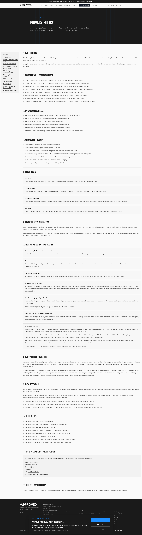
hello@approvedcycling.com (38, 474)
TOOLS (74, 5)
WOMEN (46, 5)
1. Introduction (7, 57)
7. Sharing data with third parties (10, 75)
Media (115, 506)
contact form (57, 458)
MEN (41, 5)
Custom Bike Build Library (85, 506)
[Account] (116, 5)
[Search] (108, 5)
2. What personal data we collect (10, 60)
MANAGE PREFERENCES (100, 529)
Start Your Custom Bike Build (54, 1)
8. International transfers (10, 79)
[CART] (120, 5)
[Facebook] (118, 530)
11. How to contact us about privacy (9, 87)
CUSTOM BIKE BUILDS (56, 5)
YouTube (116, 508)
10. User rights (7, 84)
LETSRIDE (95, 5)
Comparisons (82, 512)
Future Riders (117, 518)
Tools (115, 521)
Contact (116, 523)
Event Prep (116, 512)
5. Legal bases (7, 68)
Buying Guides (83, 510)
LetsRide (100, 514)
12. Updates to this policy (10, 90)
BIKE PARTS (67, 5)
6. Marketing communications (8, 71)
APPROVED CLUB (85, 5)
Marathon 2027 (118, 514)
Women (68, 508)
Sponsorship (117, 516)
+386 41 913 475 (47, 508)
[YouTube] (115, 530)
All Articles (116, 520)
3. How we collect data (9, 64)
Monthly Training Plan (68, 1)
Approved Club (101, 512)
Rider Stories (82, 508)
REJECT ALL (100, 524)
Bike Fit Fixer (92, 1)
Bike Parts (68, 512)
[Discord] (121, 530)
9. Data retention (8, 81)
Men (67, 506)
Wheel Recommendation (104, 508)
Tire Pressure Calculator (81, 1)
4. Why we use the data (10, 66)
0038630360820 (33, 472)
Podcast (116, 510)
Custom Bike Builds (70, 510)
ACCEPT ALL (100, 520)
